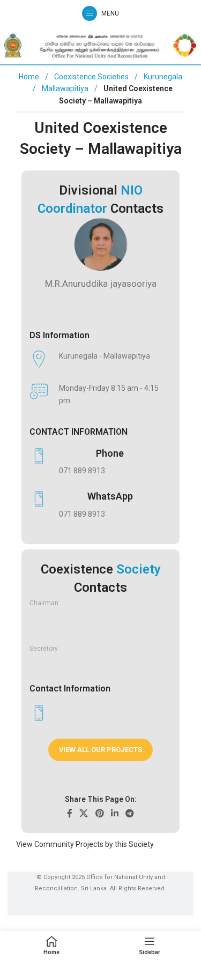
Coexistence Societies (92, 76)
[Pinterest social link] (99, 813)
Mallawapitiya (66, 88)
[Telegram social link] (129, 813)
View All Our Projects (100, 750)
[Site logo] (100, 45)
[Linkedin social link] (114, 813)
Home (29, 76)
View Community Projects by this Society (85, 844)
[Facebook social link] (69, 813)
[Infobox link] (95, 462)
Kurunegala (163, 76)
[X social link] (84, 813)
